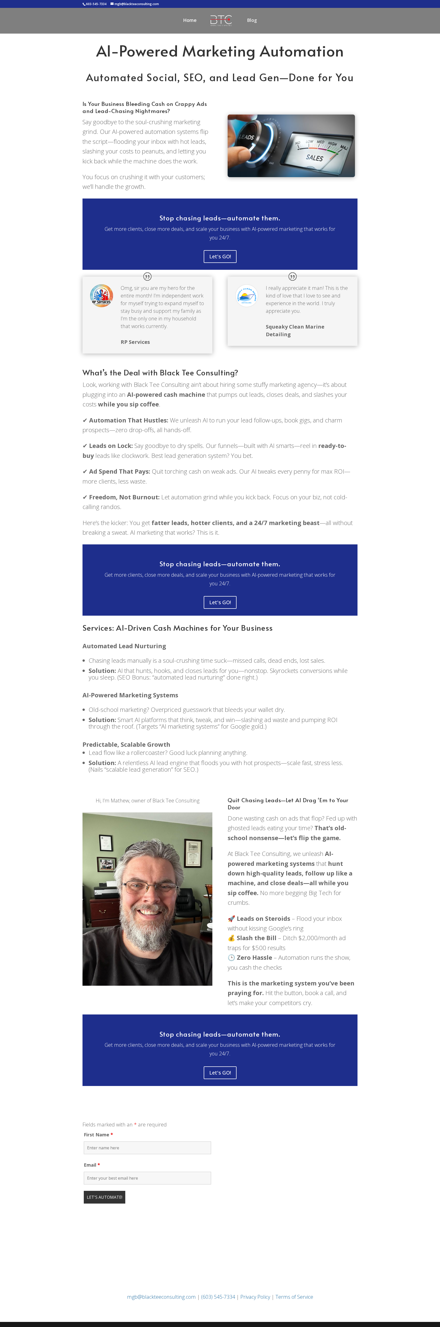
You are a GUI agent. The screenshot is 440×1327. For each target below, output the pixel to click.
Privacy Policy (255, 1296)
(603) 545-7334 (218, 1296)
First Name (98, 1135)
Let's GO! (220, 256)
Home (190, 20)
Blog (252, 20)
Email (92, 1165)
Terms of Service (294, 1296)
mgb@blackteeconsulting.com (161, 1296)
